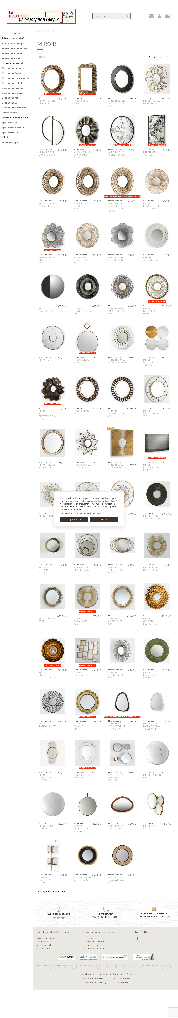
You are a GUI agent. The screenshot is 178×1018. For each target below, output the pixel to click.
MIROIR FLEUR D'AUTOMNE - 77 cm (82, 155)
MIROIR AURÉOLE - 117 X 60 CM (47, 778)
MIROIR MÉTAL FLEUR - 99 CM (116, 258)
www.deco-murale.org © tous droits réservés (106, 982)
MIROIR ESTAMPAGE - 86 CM (150, 675)
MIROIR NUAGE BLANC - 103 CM (117, 361)
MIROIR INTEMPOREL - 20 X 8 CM (47, 570)
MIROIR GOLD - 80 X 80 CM (116, 466)
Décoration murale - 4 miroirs (45, 880)
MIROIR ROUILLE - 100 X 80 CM (151, 467)
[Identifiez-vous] (160, 16)
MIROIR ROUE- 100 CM (47, 827)
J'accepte (103, 519)
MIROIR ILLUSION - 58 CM (116, 675)
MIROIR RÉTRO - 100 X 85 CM (82, 776)
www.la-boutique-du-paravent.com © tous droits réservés (106, 974)
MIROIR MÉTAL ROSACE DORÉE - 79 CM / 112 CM (152, 206)
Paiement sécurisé (95, 941)
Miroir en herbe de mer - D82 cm (82, 880)
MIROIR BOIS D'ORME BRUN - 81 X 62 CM (116, 726)
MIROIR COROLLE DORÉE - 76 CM (47, 675)
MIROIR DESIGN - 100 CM (152, 776)
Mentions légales (44, 945)
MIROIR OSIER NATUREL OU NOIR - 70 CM (81, 206)
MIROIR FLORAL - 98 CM (47, 517)
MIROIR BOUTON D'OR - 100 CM (151, 362)
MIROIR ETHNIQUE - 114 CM (82, 311)
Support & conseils (154, 915)
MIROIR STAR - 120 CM (47, 361)
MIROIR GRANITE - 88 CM (46, 311)
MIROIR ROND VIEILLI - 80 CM (116, 153)
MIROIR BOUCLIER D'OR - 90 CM (150, 311)
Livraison (90, 938)
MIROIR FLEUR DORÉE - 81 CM (151, 568)
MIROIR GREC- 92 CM (82, 412)
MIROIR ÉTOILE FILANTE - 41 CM (82, 466)
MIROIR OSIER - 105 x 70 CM (82, 102)
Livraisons (106, 915)
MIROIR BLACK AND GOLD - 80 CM (116, 103)
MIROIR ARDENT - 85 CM (115, 621)
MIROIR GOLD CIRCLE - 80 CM (82, 568)
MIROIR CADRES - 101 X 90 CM (82, 675)
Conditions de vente (95, 948)
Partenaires (42, 941)
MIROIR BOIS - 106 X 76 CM (116, 827)
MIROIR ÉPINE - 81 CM (47, 619)
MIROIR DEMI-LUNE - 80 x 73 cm (47, 155)
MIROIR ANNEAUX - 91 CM (116, 414)
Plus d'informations (69, 513)
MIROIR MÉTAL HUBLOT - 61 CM (48, 466)
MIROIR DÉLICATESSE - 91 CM (151, 414)
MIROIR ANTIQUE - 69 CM (150, 260)
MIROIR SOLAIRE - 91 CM (80, 726)
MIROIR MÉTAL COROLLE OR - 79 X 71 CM (47, 260)
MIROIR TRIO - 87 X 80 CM (151, 827)
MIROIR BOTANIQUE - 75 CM (81, 621)
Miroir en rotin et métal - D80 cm (116, 880)
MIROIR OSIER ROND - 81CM (47, 102)
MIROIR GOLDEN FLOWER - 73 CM (150, 622)
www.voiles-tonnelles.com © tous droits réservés (106, 978)
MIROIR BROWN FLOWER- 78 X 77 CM (47, 415)
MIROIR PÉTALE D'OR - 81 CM (151, 102)
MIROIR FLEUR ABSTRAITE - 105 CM (152, 519)
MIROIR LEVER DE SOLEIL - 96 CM (116, 311)
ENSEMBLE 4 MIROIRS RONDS (115, 778)
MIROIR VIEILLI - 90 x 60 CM (151, 153)
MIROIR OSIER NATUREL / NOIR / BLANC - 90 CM (116, 207)
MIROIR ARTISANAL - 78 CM (47, 726)
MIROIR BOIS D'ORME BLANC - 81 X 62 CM (152, 726)
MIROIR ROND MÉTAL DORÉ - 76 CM (82, 260)
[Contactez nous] (151, 16)
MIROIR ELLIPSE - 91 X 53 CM (116, 570)
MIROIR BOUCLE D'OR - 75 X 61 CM (82, 829)
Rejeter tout (74, 519)
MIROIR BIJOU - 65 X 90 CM (82, 361)
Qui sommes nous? (45, 938)
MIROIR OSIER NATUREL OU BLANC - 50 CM (47, 206)
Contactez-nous (44, 948)
